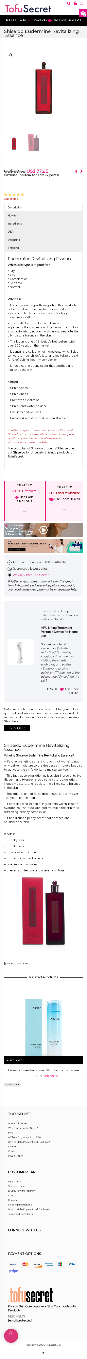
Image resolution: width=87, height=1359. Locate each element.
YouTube (47, 1241)
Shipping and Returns (20, 1204)
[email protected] (20, 1320)
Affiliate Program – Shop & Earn (25, 1137)
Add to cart (14, 1060)
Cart (10, 1195)
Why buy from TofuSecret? (31, 575)
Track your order (16, 1186)
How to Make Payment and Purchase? (29, 1141)
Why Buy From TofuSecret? (23, 1127)
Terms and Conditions (20, 1213)
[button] (10, 55)
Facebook (11, 1241)
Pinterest (38, 1241)
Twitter (29, 1241)
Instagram (20, 1241)
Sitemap (12, 1146)
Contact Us (14, 1151)
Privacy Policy (15, 1155)
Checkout (13, 1199)
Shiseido (19, 452)
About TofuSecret (17, 1123)
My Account (14, 1181)
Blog (10, 1132)
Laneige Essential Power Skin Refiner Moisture (43, 1070)
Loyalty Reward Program (21, 1190)
